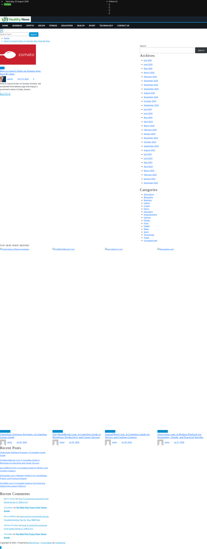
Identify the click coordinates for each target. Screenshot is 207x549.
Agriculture (149, 194)
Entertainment (150, 214)
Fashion (147, 217)
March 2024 (149, 125)
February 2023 (150, 174)
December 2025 (151, 80)
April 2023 (148, 166)
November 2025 (151, 85)
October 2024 (150, 101)
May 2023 (148, 162)
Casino (147, 203)
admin (10, 79)
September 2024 (151, 105)
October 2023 (150, 142)
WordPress (34, 542)
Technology (106, 25)
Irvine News (46, 542)
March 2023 (149, 170)
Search (34, 34)
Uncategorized (150, 240)
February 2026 (150, 76)
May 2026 (148, 68)
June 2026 (148, 64)
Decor (41, 25)
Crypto (30, 25)
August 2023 (149, 150)
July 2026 (148, 60)
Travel (146, 237)
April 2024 (148, 121)
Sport (92, 25)
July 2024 (148, 109)
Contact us (123, 25)
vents (9, 442)
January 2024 (149, 134)
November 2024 (151, 97)
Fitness (53, 25)
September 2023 (151, 146)
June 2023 (148, 158)
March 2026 (149, 72)
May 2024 (148, 117)
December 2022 (151, 183)
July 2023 (148, 154)
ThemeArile (60, 542)
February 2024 (150, 129)
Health (81, 25)
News (146, 229)
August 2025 (149, 93)
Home (5, 25)
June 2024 (148, 113)
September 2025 (151, 89)
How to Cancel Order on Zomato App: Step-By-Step (27, 41)
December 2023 (151, 138)
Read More (5, 94)
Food (146, 223)
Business (17, 25)
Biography (148, 197)
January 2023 (149, 178)
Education (67, 25)
